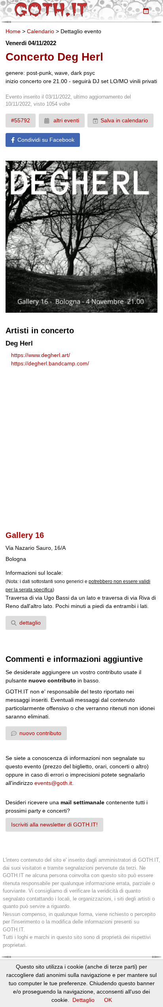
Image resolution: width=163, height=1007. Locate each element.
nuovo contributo (40, 733)
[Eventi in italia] (146, 10)
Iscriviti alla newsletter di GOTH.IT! (54, 824)
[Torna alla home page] (50, 9)
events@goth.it (53, 783)
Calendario (40, 31)
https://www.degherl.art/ (40, 355)
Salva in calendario (124, 120)
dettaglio (30, 622)
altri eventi (65, 120)
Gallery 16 (25, 535)
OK (108, 1000)
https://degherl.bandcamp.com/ (50, 363)
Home (13, 31)
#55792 (20, 120)
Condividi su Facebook (45, 140)
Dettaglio (83, 1000)
